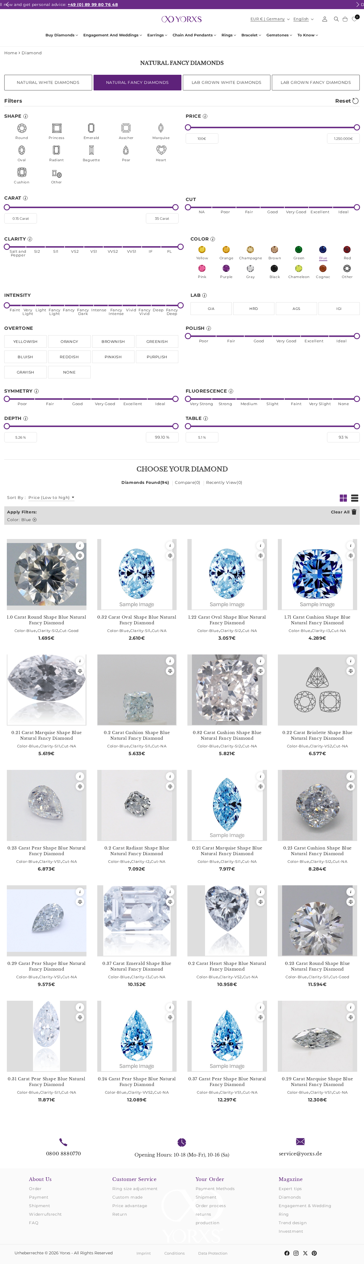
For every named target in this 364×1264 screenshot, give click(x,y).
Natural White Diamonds (48, 82)
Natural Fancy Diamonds (137, 82)
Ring (284, 1214)
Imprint (143, 1253)
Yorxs (65, 1252)
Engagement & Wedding (305, 1205)
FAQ (33, 1222)
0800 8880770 (63, 1154)
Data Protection (213, 1253)
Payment (38, 1197)
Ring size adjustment (135, 1188)
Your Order (210, 1179)
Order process (211, 1205)
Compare (187, 482)
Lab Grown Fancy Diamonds (316, 82)
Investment (291, 1231)
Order (35, 1188)
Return (119, 1214)
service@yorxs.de (300, 1154)
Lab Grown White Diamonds (227, 82)
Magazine (291, 1179)
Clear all (340, 512)
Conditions (174, 1253)
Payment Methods (215, 1188)
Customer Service (134, 1179)
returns (203, 1214)
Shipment (39, 1205)
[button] (7, 7)
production (208, 1222)
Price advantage (129, 1205)
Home (10, 52)
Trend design (293, 1222)
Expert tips (290, 1188)
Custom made (127, 1197)
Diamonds (290, 1197)
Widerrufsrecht (45, 1214)
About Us (40, 1179)
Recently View (224, 482)
